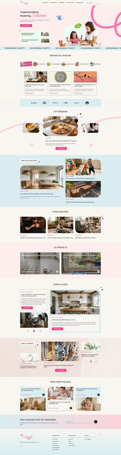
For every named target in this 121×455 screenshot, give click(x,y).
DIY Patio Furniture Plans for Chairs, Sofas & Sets (80, 202)
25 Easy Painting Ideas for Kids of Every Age (35, 85)
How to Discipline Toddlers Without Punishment (86, 389)
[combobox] (94, 2)
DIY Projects (54, 2)
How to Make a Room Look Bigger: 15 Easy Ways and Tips (36, 194)
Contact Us (71, 443)
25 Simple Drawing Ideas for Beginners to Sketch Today (28, 366)
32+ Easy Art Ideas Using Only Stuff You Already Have (60, 85)
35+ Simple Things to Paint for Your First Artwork (85, 85)
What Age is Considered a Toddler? (85, 238)
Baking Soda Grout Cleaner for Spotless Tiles (38, 255)
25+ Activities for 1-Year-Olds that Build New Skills (80, 178)
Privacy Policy (72, 445)
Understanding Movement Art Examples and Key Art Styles (59, 366)
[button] (31, 145)
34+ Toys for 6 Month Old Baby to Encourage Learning (31, 389)
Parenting (61, 2)
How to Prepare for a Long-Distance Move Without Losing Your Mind (33, 295)
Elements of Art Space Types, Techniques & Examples (89, 355)
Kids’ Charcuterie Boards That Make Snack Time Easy (61, 141)
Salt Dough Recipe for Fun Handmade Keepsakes (28, 34)
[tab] (26, 64)
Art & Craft (45, 2)
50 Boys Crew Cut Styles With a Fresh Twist (33, 238)
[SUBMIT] (95, 421)
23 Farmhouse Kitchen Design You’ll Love (64, 320)
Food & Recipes (60, 211)
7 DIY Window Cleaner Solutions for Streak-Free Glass (81, 256)
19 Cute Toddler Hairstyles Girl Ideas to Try (60, 238)
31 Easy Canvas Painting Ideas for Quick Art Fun (30, 40)
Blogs (70, 441)
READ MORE (27, 25)
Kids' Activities (24, 191)
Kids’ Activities (70, 2)
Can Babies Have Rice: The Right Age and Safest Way (60, 402)
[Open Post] (57, 272)
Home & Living (79, 2)
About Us (71, 439)
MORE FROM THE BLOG (60, 382)
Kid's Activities (29, 161)
